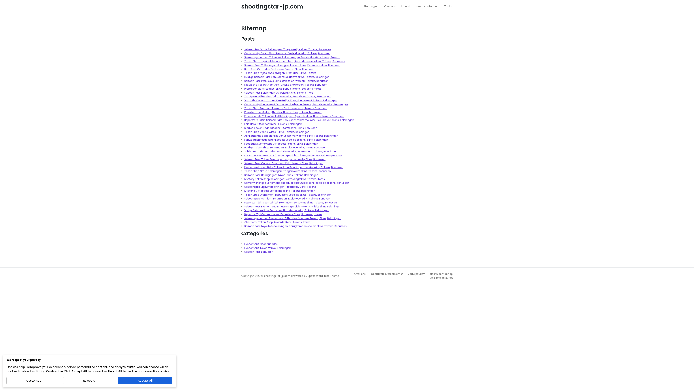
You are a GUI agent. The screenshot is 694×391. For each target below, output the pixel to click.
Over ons (360, 274)
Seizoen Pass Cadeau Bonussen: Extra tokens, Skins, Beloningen (283, 163)
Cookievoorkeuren (441, 278)
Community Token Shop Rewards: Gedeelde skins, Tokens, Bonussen (287, 53)
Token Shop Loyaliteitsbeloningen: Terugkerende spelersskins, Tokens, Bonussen (294, 61)
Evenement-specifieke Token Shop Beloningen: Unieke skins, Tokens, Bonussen (293, 167)
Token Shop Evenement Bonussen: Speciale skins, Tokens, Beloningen (287, 195)
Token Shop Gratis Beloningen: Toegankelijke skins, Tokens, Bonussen (287, 171)
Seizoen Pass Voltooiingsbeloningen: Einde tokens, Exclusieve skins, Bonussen (292, 65)
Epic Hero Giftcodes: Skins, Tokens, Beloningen (273, 124)
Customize (33, 381)
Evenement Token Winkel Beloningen (267, 248)
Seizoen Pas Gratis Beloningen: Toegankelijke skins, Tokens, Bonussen (287, 49)
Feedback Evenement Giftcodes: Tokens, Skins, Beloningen (281, 144)
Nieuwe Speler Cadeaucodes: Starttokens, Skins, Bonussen (280, 128)
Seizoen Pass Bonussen (258, 252)
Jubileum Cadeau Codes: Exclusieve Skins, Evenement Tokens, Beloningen (290, 151)
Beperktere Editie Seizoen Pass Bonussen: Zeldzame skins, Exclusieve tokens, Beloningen (299, 120)
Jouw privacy (416, 274)
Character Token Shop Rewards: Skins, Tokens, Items (277, 222)
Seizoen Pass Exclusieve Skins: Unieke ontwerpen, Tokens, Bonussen (286, 81)
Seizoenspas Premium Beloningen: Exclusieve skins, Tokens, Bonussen (287, 198)
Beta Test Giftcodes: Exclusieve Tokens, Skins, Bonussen (279, 69)
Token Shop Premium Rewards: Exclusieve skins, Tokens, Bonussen (285, 108)
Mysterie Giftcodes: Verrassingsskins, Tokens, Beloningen (279, 191)
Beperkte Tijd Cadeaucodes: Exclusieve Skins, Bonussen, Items (283, 214)
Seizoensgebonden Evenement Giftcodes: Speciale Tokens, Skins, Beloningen (292, 218)
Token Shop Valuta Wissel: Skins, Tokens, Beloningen (276, 132)
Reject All (89, 381)
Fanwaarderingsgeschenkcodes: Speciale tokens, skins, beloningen (286, 140)
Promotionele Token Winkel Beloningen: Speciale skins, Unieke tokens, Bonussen (294, 116)
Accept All (145, 381)
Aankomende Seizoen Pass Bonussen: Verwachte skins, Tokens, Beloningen (291, 136)
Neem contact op (441, 274)
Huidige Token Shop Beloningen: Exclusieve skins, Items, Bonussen (285, 147)
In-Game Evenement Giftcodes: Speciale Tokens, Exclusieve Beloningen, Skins (293, 155)
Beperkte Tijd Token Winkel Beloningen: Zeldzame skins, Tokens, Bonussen (290, 202)
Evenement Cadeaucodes (261, 244)
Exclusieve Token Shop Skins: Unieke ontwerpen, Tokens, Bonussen (285, 85)
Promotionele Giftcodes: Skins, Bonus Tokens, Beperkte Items (282, 89)
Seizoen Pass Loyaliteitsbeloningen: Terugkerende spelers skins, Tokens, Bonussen (295, 226)
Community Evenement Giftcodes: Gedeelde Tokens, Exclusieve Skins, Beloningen (296, 104)
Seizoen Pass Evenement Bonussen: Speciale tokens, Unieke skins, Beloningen (292, 206)
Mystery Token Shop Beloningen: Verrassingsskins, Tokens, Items (284, 179)
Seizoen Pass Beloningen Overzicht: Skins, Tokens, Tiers (278, 92)
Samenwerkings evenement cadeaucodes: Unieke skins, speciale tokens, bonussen (296, 183)
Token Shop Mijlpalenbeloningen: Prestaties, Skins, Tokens (280, 73)
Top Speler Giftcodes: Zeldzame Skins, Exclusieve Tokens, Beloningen (287, 96)
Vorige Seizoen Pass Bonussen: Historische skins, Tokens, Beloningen (286, 210)
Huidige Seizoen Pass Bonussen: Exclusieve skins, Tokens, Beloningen (286, 77)
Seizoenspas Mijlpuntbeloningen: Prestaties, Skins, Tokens (280, 187)
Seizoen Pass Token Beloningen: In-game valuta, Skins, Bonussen (284, 159)
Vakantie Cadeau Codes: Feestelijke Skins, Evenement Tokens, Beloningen (290, 100)
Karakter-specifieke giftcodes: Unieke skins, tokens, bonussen (283, 112)
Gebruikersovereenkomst (387, 274)
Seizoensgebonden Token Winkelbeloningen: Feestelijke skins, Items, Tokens (292, 57)
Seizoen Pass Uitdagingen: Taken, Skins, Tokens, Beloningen (281, 175)
